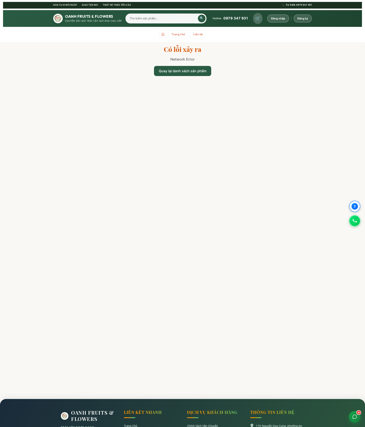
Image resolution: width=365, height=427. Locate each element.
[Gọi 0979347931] (354, 221)
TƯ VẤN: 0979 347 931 (297, 5)
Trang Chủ (178, 34)
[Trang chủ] (163, 34)
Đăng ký (303, 18)
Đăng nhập (278, 18)
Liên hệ (198, 34)
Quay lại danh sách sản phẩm (182, 71)
